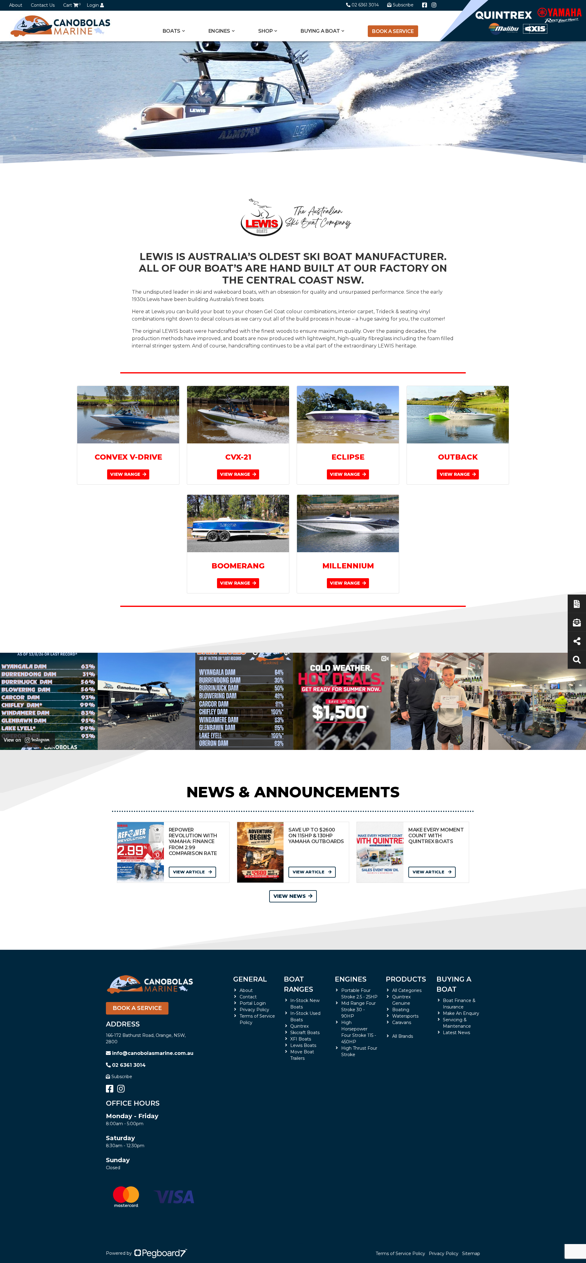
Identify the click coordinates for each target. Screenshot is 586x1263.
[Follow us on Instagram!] (434, 5)
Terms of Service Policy (400, 1253)
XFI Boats (300, 1039)
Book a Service (393, 31)
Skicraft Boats (305, 1032)
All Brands (402, 1036)
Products (406, 979)
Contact (248, 997)
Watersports (405, 1016)
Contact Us (43, 5)
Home (113, 191)
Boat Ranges (298, 984)
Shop (265, 31)
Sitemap (471, 1253)
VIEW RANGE (125, 474)
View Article (189, 871)
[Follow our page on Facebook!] (424, 5)
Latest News (456, 1032)
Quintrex (299, 1026)
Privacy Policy (254, 1009)
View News (289, 896)
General (250, 979)
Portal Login (253, 1003)
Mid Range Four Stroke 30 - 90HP (358, 1009)
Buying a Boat (453, 984)
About (15, 5)
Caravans (401, 1022)
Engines (351, 979)
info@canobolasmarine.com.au (153, 1053)
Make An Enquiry (461, 1013)
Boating (400, 1009)
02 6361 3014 (365, 5)
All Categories (406, 990)
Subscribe (121, 1076)
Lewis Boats (303, 1045)
